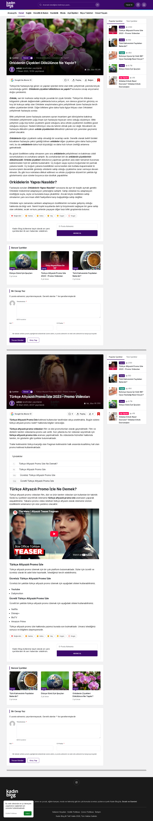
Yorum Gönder (17, 340)
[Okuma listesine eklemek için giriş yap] (99, 80)
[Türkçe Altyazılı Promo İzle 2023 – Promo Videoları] (55, 265)
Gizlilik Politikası (11, 813)
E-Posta (60, 323)
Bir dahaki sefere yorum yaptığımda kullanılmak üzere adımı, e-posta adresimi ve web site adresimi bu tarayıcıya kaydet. (55, 334)
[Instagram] (76, 782)
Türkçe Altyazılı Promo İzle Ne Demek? (36, 463)
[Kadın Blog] (11, 4)
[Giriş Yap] (138, 4)
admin (19, 68)
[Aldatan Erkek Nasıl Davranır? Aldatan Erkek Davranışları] (126, 81)
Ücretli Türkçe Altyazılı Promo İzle (33, 481)
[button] (31, 58)
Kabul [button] (28, 813)
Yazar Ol (129, 5)
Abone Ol (77, 233)
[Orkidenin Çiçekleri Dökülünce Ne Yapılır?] (87, 685)
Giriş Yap (33, 340)
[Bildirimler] (144, 4)
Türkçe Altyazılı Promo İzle (29, 469)
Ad (11, 323)
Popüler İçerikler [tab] (116, 21)
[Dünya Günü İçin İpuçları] (23, 265)
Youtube (15, 589)
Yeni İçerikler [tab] (131, 21)
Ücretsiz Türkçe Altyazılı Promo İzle (34, 475)
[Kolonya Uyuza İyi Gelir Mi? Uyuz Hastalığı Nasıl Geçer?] (126, 56)
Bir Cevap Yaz (18, 291)
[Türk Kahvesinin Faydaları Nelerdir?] (87, 265)
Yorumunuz (22, 301)
